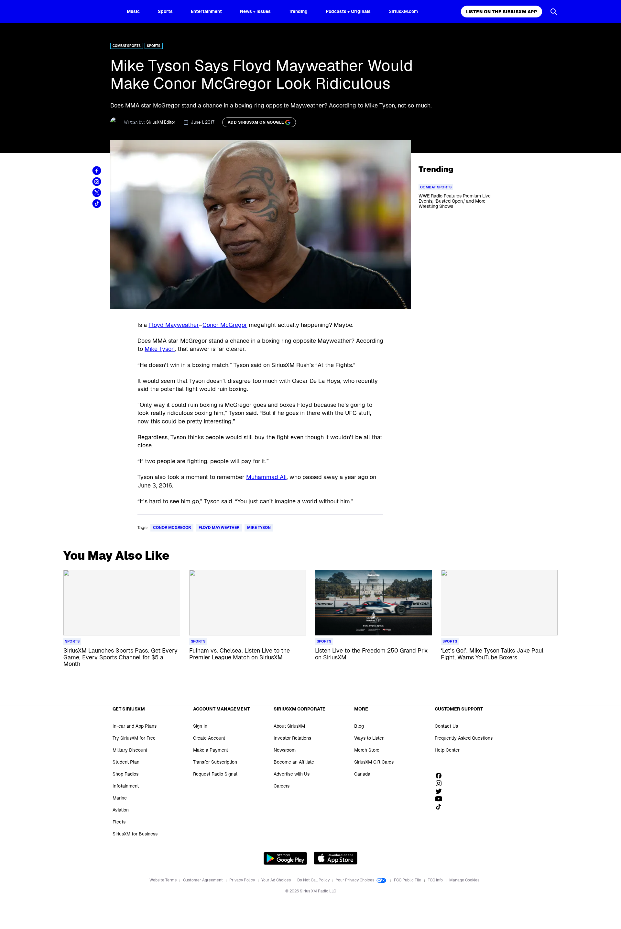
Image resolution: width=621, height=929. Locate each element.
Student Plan (126, 762)
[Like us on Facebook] (441, 775)
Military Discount (130, 750)
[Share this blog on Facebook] (96, 170)
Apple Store (335, 858)
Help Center (447, 750)
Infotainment (126, 786)
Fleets (119, 822)
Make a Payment (210, 750)
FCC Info (436, 880)
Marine (120, 798)
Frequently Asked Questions (464, 738)
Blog (359, 726)
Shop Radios (125, 774)
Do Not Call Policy (314, 880)
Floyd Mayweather (173, 325)
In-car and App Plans (135, 726)
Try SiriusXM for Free (134, 738)
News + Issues (255, 11)
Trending (298, 11)
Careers (281, 786)
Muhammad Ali (266, 477)
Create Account (209, 738)
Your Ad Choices (276, 880)
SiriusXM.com (403, 11)
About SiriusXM (289, 726)
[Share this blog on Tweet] (96, 192)
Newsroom (285, 750)
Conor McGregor (224, 325)
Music (133, 11)
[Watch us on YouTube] (441, 799)
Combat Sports (127, 46)
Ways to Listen (369, 738)
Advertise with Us (292, 774)
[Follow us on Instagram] (441, 783)
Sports (165, 11)
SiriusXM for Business (135, 834)
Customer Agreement (203, 880)
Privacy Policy (242, 880)
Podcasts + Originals (348, 11)
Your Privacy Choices (355, 880)
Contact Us (446, 726)
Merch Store (366, 750)
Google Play (285, 858)
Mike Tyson (160, 349)
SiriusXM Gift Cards (374, 762)
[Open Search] (554, 12)
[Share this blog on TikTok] (96, 203)
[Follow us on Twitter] (441, 791)
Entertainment (206, 11)
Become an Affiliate (294, 762)
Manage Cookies (464, 880)
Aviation (121, 810)
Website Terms (163, 880)
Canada (362, 774)
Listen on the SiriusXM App (501, 12)
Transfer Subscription (215, 762)
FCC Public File (408, 880)
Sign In (200, 726)
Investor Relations (292, 738)
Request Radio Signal (215, 774)
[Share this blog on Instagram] (96, 181)
